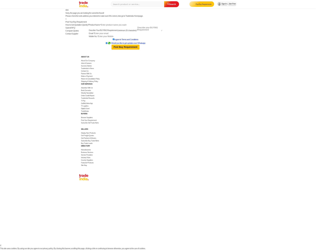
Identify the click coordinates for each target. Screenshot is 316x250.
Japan (81, 187)
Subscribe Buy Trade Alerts (90, 141)
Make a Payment (86, 76)
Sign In (224, 4)
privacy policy (48, 248)
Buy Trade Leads (86, 143)
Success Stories (86, 66)
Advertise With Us (87, 88)
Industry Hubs (85, 157)
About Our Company (88, 61)
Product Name (95, 25)
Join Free (232, 4)
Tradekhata (85, 111)
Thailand (82, 198)
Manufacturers (86, 150)
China (81, 190)
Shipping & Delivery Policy (89, 81)
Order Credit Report (87, 95)
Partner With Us (86, 74)
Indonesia (82, 211)
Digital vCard (85, 108)
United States (83, 195)
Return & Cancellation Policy (90, 79)
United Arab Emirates (86, 208)
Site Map (84, 165)
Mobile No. (93, 36)
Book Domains (86, 90)
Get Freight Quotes (87, 135)
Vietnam (82, 200)
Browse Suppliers (87, 117)
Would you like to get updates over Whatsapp (128, 43)
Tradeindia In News (87, 68)
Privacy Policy (134, 239)
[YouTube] (88, 233)
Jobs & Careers (86, 63)
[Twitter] (84, 233)
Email (91, 33)
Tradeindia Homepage (134, 16)
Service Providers (87, 155)
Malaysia (82, 203)
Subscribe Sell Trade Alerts (90, 123)
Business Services (87, 152)
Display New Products (88, 133)
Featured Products (87, 163)
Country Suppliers (87, 160)
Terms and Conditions (130, 39)
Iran (80, 213)
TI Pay (83, 101)
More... (81, 218)
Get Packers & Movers (88, 138)
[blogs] (90, 233)
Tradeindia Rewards (87, 98)
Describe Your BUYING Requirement (113, 30)
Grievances (156, 239)
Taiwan (81, 192)
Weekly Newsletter (87, 93)
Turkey (81, 205)
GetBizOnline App (87, 103)
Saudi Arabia (83, 216)
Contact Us (84, 71)
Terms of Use (146, 239)
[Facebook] (82, 233)
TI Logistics (84, 106)
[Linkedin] (86, 233)
